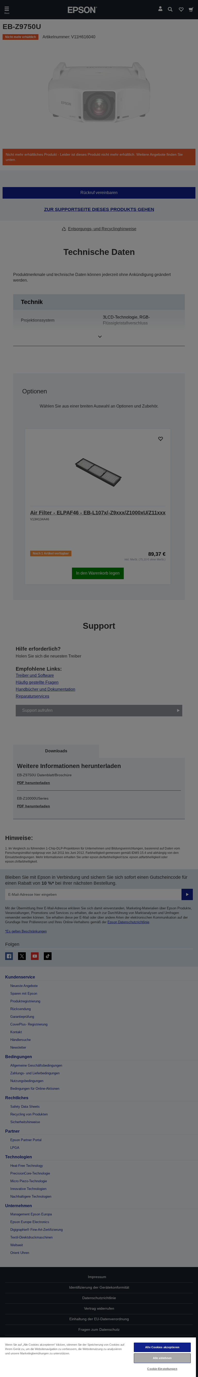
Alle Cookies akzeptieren (162, 1347)
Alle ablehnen (162, 1358)
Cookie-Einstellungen (162, 1368)
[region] (98, 1357)
